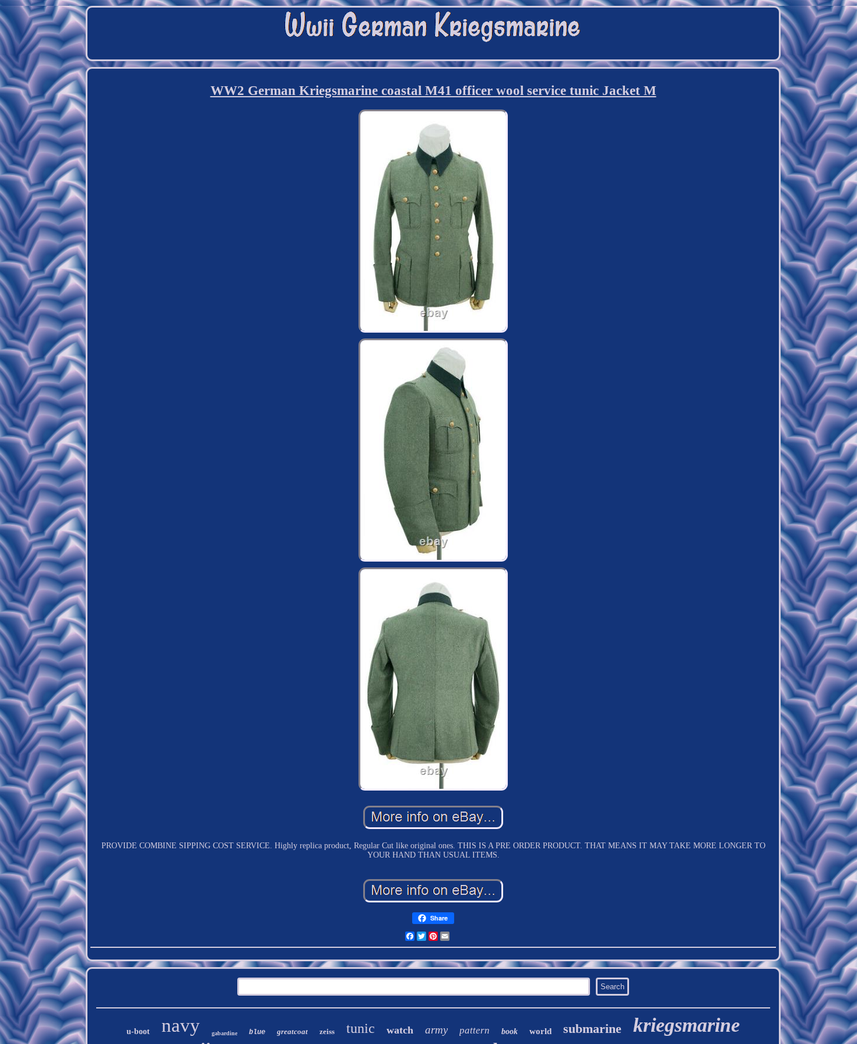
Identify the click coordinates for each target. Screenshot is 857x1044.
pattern (474, 1030)
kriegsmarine (686, 1025)
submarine (592, 1028)
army (436, 1030)
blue (257, 1032)
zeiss (327, 1031)
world (540, 1031)
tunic (360, 1028)
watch (400, 1030)
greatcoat (292, 1031)
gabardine (224, 1033)
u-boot (138, 1031)
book (509, 1031)
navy (180, 1025)
